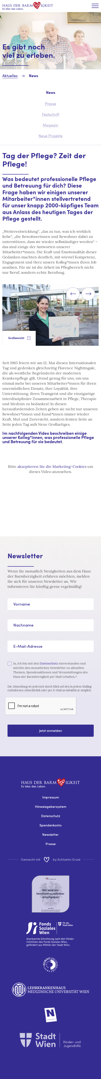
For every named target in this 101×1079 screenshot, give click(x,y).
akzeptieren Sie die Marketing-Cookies (51, 466)
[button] (73, 293)
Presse (51, 844)
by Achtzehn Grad (66, 859)
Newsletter (50, 834)
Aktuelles (10, 75)
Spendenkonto (50, 825)
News (33, 76)
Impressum (50, 797)
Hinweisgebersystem (50, 806)
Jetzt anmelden (50, 731)
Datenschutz (49, 663)
